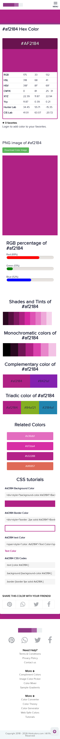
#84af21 (30, 408)
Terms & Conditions (30, 653)
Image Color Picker (30, 679)
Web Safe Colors (30, 712)
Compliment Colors (30, 674)
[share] (22, 604)
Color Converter (30, 699)
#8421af (43, 381)
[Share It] (49, 604)
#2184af (48, 408)
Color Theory (30, 704)
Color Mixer (30, 683)
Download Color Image (15, 150)
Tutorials (30, 717)
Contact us (30, 662)
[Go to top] (55, 731)
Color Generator (30, 708)
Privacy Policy (30, 658)
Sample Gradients (30, 687)
